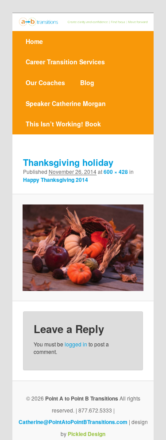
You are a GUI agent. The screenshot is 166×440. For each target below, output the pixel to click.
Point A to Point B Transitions (81, 398)
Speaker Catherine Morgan (66, 103)
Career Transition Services (65, 61)
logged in (76, 344)
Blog (87, 82)
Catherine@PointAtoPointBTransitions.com (73, 422)
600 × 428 (116, 172)
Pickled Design (86, 434)
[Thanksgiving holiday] (83, 247)
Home (34, 41)
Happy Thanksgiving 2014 (55, 180)
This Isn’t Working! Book (63, 123)
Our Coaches (45, 82)
